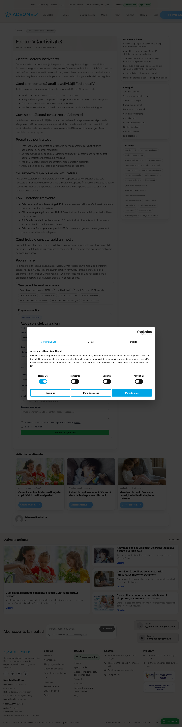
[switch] (75, 381)
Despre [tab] (133, 342)
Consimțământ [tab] (48, 342)
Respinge (50, 393)
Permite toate (131, 393)
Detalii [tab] (91, 342)
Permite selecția (91, 393)
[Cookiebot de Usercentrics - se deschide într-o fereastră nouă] (139, 332)
